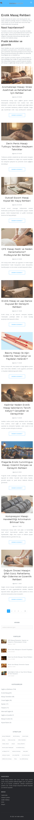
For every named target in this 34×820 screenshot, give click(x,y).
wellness (25, 751)
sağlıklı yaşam (6, 755)
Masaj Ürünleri (6, 719)
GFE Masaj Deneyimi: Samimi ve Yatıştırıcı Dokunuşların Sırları (18, 641)
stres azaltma (11, 740)
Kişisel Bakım (6, 722)
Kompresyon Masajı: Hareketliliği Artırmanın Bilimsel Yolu (17, 519)
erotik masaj (16, 736)
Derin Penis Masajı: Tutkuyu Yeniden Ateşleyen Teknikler (17, 146)
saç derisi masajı (24, 759)
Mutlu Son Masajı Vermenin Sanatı (18, 664)
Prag (15, 759)
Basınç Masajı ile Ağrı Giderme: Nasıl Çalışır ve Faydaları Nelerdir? (17, 356)
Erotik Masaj (6, 693)
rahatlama (25, 736)
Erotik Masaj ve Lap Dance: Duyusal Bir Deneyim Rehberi (17, 304)
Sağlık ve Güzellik (7, 715)
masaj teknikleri (6, 736)
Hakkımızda (4, 795)
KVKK (2, 802)
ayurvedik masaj (20, 747)
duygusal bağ (26, 755)
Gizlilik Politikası (5, 800)
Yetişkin (5, 708)
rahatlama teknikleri (7, 747)
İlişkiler (4, 704)
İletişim (3, 804)
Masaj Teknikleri (7, 697)
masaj (3, 740)
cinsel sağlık (5, 744)
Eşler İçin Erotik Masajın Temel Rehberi (20, 657)
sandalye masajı (16, 751)
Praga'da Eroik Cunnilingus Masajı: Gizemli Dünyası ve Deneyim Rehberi (17, 465)
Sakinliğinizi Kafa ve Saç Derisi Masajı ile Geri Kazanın (20, 672)
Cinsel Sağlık (6, 700)
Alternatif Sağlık (7, 711)
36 (25, 611)
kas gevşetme (15, 755)
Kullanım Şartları (5, 797)
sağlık (13, 744)
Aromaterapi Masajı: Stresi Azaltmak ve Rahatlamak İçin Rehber (17, 90)
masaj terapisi (21, 744)
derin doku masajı (6, 759)
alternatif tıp (5, 751)
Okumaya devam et (17, 115)
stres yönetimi (22, 740)
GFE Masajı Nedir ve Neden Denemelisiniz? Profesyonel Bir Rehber (17, 252)
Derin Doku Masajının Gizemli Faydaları (20, 649)
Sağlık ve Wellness (8, 689)
